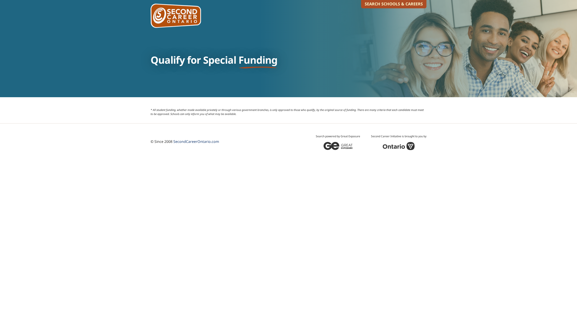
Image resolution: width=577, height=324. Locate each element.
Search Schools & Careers (394, 4)
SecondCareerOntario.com (196, 141)
